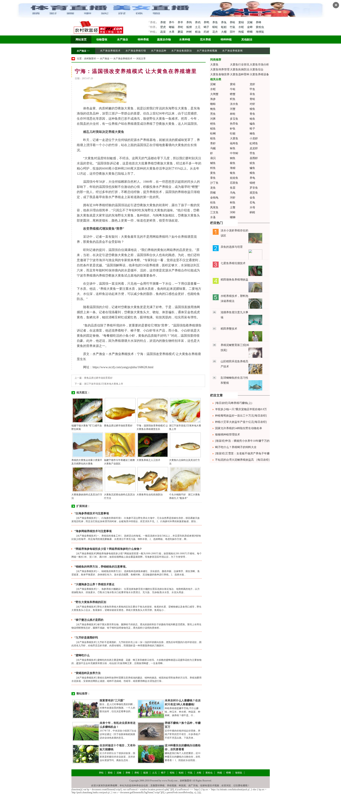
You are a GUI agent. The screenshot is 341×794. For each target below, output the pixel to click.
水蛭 (241, 27)
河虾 (232, 197)
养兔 (224, 22)
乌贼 (213, 148)
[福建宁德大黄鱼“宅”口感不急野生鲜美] (87, 410)
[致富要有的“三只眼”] (85, 708)
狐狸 (189, 27)
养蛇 (181, 27)
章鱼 (213, 177)
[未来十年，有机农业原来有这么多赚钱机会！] (85, 731)
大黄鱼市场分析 (259, 64)
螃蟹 (232, 94)
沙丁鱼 (214, 182)
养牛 (172, 22)
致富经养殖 (159, 785)
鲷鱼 (232, 158)
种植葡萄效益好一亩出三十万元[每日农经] (241, 415)
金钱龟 (214, 197)
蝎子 (207, 27)
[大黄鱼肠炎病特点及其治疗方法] (87, 479)
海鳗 (232, 168)
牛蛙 (232, 89)
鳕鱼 (213, 168)
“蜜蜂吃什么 (82, 655)
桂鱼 (213, 202)
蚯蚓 (224, 27)
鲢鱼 (213, 138)
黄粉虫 (260, 27)
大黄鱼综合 (256, 69)
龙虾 (252, 84)
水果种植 (184, 39)
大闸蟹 (214, 94)
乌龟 (232, 192)
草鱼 (252, 94)
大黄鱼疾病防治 (239, 69)
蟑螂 (250, 31)
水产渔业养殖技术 (110, 50)
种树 (189, 31)
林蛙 (232, 113)
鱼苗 (232, 187)
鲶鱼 (252, 118)
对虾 (252, 104)
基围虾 (254, 158)
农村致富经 (90, 58)
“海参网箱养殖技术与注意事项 (93, 531)
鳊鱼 (252, 123)
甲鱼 (252, 89)
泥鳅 (250, 22)
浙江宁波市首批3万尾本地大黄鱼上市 (103, 383)
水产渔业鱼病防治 (181, 50)
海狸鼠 (260, 31)
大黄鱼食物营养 (220, 74)
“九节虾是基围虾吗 (86, 637)
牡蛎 (232, 133)
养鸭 (207, 22)
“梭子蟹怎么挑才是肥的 (88, 619)
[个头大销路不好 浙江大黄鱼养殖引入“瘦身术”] (185, 479)
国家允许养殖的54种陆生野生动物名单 (238, 428)
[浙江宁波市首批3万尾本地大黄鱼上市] (185, 410)
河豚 (213, 118)
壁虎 (163, 27)
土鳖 (232, 207)
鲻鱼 (252, 172)
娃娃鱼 (234, 177)
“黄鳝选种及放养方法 (87, 673)
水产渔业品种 (158, 50)
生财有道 (205, 785)
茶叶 (233, 31)
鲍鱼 (213, 108)
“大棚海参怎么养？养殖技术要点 (94, 584)
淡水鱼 (234, 104)
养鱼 (215, 22)
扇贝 (213, 158)
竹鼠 (233, 27)
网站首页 (81, 39)
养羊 (181, 22)
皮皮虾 (254, 148)
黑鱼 (213, 113)
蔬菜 (163, 31)
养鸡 (198, 22)
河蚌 (232, 212)
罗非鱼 (254, 187)
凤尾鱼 (214, 207)
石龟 (252, 202)
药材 (207, 31)
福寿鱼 (234, 143)
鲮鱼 (232, 148)
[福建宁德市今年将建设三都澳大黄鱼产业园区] (120, 444)
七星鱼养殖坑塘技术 (233, 263)
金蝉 (250, 27)
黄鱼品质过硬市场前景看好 (98, 377)
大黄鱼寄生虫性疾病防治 (150, 494)
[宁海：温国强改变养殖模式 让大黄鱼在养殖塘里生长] (152, 410)
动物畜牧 (101, 39)
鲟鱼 (232, 202)
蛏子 (252, 128)
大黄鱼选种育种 (239, 74)
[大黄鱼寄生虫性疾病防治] (152, 479)
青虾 (213, 143)
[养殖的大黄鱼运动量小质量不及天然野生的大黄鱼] (87, 444)
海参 (213, 99)
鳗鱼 (252, 108)
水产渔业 (122, 39)
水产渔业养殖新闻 (232, 50)
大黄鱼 (214, 64)
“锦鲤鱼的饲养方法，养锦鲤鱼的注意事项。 (101, 566)
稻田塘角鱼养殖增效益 (234, 279)
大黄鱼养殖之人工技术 (148, 460)
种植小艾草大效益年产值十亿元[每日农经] (241, 421)
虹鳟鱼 (254, 143)
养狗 (189, 22)
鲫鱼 (252, 133)
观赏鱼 (254, 192)
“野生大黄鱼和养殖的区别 (90, 602)
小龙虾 (254, 138)
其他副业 (246, 39)
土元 (198, 27)
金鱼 (252, 197)
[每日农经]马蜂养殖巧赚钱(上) (233, 403)
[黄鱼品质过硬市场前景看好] (120, 410)
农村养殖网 (111, 785)
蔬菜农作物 (164, 39)
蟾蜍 (213, 104)
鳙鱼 (252, 168)
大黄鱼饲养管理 (220, 69)
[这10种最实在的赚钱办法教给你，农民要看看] (151, 753)
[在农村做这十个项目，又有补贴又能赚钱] (85, 753)
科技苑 (182, 785)
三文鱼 (214, 212)
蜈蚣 (215, 27)
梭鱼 (232, 163)
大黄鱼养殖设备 (259, 74)
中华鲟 (234, 153)
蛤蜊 (213, 133)
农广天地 (193, 785)
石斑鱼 (234, 182)
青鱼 (252, 113)
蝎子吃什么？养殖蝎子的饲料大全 (236, 447)
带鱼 (252, 153)
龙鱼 (213, 187)
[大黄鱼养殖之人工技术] (152, 444)
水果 (172, 31)
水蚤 (213, 217)
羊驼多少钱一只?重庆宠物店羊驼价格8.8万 (241, 409)
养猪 (163, 22)
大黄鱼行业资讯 (239, 64)
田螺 (213, 192)
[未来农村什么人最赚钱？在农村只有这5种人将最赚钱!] (151, 708)
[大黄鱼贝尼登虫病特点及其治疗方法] (120, 479)
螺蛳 (232, 217)
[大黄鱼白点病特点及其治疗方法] (185, 444)
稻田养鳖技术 (229, 328)
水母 (252, 207)
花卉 (215, 31)
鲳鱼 (213, 128)
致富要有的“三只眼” (112, 700)
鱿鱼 (252, 163)
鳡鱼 (213, 163)
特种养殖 (143, 39)
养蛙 (233, 22)
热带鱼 (234, 123)
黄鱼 (213, 172)
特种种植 (226, 39)
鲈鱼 (232, 128)
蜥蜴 (172, 27)
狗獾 (241, 31)
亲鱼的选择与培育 (232, 246)
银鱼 (232, 172)
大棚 (224, 31)
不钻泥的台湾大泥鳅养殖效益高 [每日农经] (242, 459)
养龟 (252, 177)
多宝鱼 (234, 118)
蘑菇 (181, 31)
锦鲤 (252, 182)
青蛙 (252, 99)
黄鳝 (241, 22)
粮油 (198, 31)
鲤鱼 (213, 123)
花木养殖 (205, 39)
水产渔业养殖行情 (136, 50)
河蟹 (232, 108)
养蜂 (258, 22)
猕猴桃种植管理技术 (227, 434)
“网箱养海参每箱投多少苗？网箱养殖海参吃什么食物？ (108, 548)
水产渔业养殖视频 (207, 50)
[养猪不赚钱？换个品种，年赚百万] (151, 731)
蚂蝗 (252, 212)
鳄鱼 (232, 99)
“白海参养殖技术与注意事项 (91, 513)
